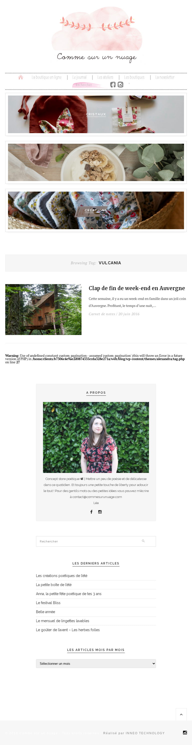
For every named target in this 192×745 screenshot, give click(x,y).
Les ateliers (105, 77)
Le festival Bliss (48, 603)
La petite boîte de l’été (54, 585)
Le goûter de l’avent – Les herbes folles (68, 630)
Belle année (45, 612)
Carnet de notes (102, 314)
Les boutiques (134, 77)
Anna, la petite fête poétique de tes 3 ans (69, 594)
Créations (96, 210)
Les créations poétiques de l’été (61, 576)
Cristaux (96, 114)
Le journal (79, 77)
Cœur (96, 162)
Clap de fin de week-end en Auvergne (137, 288)
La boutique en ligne (47, 77)
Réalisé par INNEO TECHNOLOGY (134, 733)
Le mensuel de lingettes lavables (62, 621)
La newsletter (165, 77)
